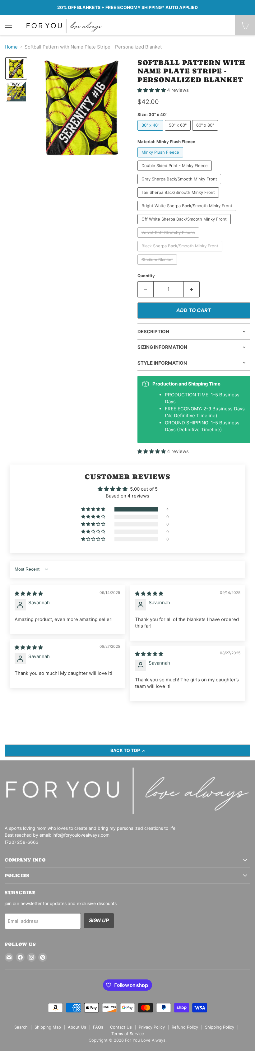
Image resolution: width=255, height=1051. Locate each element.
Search (21, 1027)
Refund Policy (185, 1027)
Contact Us (121, 1027)
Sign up (99, 920)
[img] (29, 593)
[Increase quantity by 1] (192, 289)
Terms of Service (127, 1033)
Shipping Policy (219, 1027)
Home (11, 46)
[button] (16, 68)
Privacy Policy (152, 1027)
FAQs (98, 1027)
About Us (77, 1027)
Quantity (146, 275)
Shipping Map (48, 1027)
